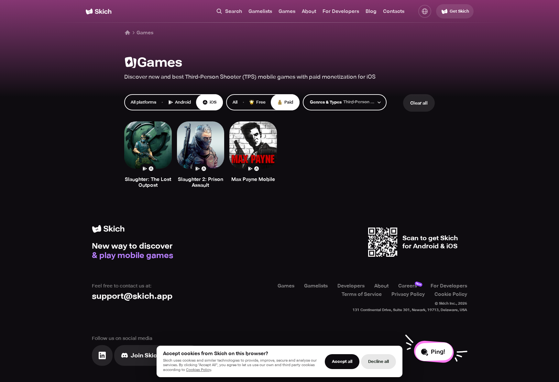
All (235, 102)
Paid (288, 102)
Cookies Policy (198, 370)
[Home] (98, 11)
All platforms (143, 102)
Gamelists (260, 11)
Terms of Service (362, 294)
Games (287, 11)
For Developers (341, 11)
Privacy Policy (408, 294)
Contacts (393, 11)
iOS (213, 102)
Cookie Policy (450, 294)
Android (183, 102)
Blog (371, 11)
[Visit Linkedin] (102, 355)
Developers (351, 286)
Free (261, 102)
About (309, 11)
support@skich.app (132, 296)
